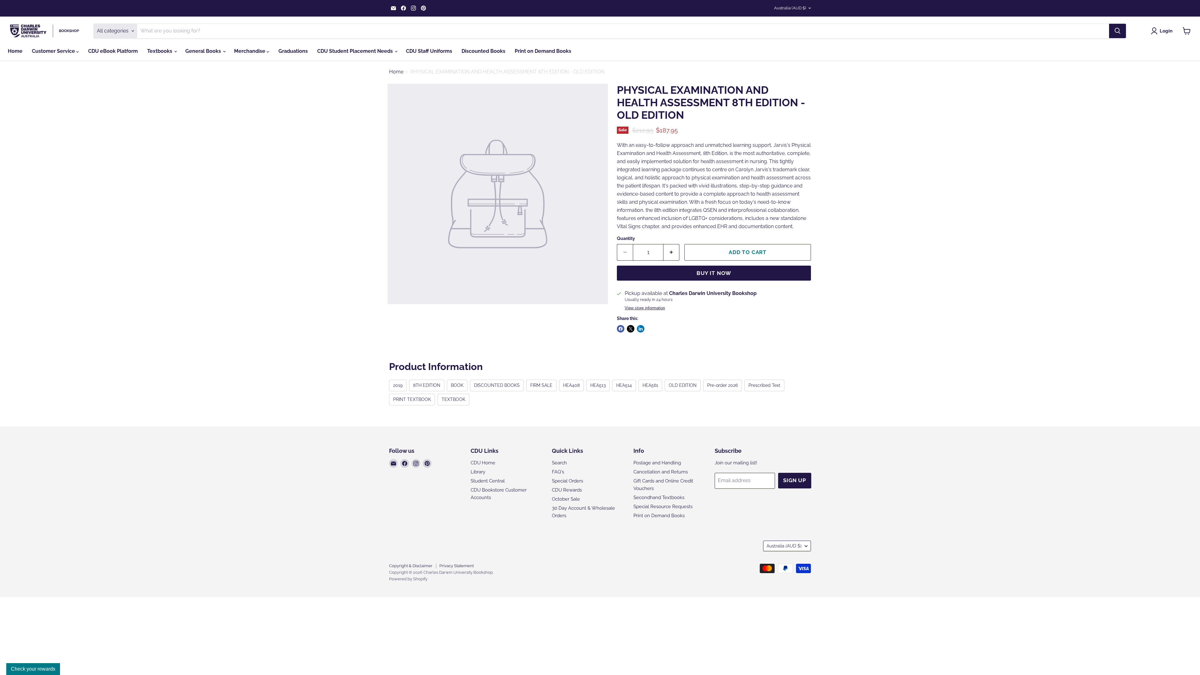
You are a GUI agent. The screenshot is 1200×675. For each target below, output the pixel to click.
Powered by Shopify (408, 579)
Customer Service (54, 51)
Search (559, 463)
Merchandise (250, 51)
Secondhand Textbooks (658, 497)
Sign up (794, 480)
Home (15, 51)
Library (478, 472)
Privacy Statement (456, 565)
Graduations (293, 51)
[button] (1163, 31)
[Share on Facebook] (620, 328)
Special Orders (567, 481)
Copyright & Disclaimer (410, 565)
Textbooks (160, 51)
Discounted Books (483, 51)
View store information (645, 308)
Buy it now (714, 273)
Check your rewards (33, 669)
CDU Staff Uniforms (429, 51)
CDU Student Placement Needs (355, 51)
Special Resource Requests (662, 506)
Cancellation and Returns (660, 472)
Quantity (626, 238)
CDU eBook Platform (113, 51)
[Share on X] (630, 328)
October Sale (566, 499)
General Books (203, 51)
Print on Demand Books (543, 51)
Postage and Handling (657, 463)
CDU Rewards (567, 490)
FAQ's (558, 472)
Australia (790, 8)
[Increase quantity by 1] (671, 252)
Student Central (488, 481)
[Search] (1117, 31)
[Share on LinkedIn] (640, 328)
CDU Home (483, 463)
